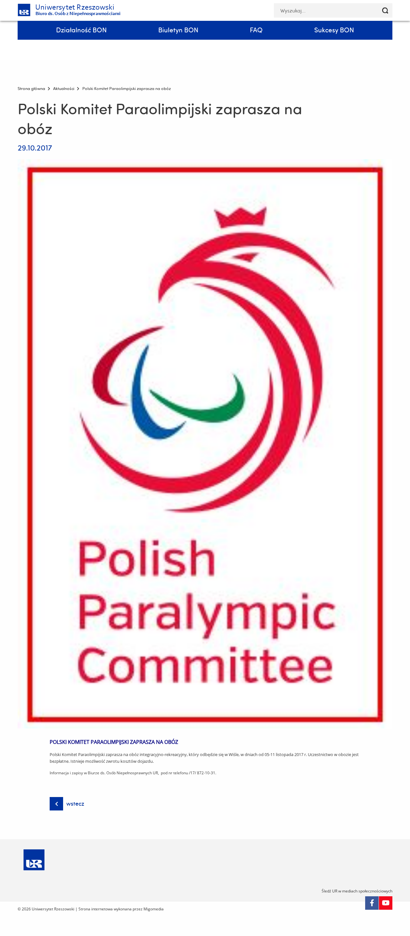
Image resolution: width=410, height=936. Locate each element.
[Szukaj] (385, 10)
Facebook (372, 903)
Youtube (385, 903)
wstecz (75, 803)
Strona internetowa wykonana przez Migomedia (121, 909)
